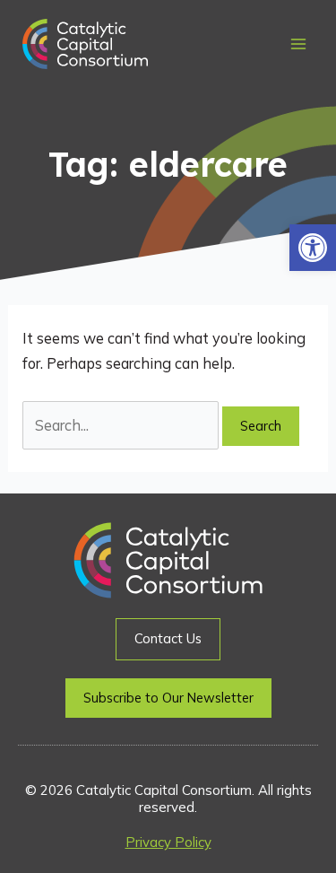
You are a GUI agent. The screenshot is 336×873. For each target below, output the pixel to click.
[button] (312, 247)
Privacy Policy (168, 842)
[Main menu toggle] (298, 44)
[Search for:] (122, 425)
